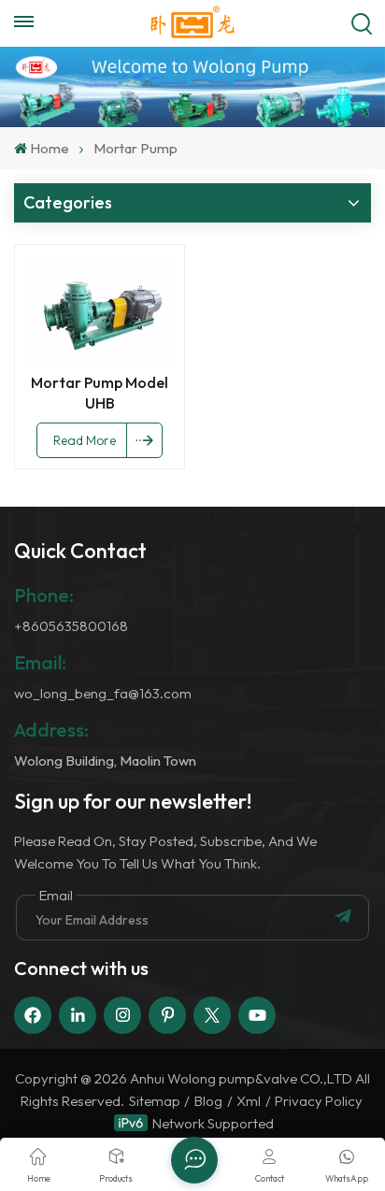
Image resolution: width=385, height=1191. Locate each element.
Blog (208, 1101)
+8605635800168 (71, 626)
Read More (84, 440)
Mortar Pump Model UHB (99, 392)
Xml (248, 1101)
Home (49, 148)
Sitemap (154, 1101)
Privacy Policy (319, 1101)
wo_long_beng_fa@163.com (103, 693)
